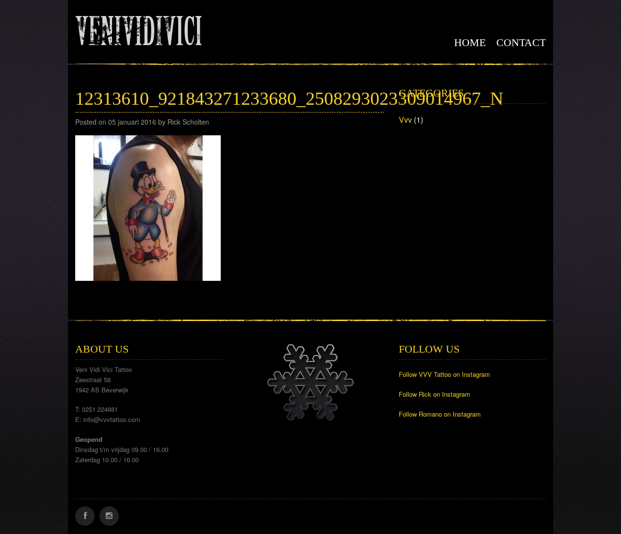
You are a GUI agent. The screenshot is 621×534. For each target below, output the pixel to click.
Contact (521, 42)
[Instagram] (109, 516)
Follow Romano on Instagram (440, 414)
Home (470, 42)
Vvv (405, 119)
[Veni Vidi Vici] (138, 28)
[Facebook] (85, 516)
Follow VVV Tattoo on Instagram (444, 374)
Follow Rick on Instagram (434, 394)
